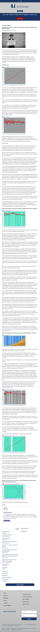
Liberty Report (26, 604)
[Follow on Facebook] (18, 11)
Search (17, 528)
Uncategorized (5, 580)
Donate (5, 600)
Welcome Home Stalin (6, 531)
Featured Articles (5, 573)
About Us (6, 595)
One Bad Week (4, 567)
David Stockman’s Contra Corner (21, 502)
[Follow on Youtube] (22, 11)
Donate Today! (20, 584)
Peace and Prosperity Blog (7, 577)
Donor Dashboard (7, 605)
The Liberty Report (6, 25)
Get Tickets (20, 18)
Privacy (3, 628)
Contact (5, 603)
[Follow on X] (20, 11)
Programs (6, 598)
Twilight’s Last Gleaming (6, 534)
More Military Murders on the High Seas (9, 541)
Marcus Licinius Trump (6, 538)
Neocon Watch (4, 575)
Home (5, 592)
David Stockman (6, 30)
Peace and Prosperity (27, 596)
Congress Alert (5, 571)
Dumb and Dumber (5, 564)
